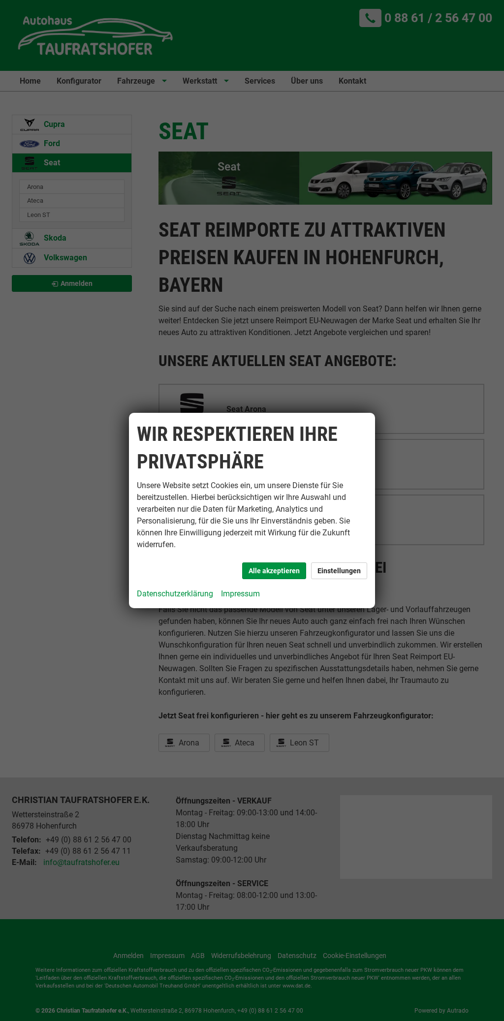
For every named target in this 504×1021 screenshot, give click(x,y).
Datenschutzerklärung (175, 593)
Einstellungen (339, 571)
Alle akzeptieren (274, 571)
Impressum (240, 593)
